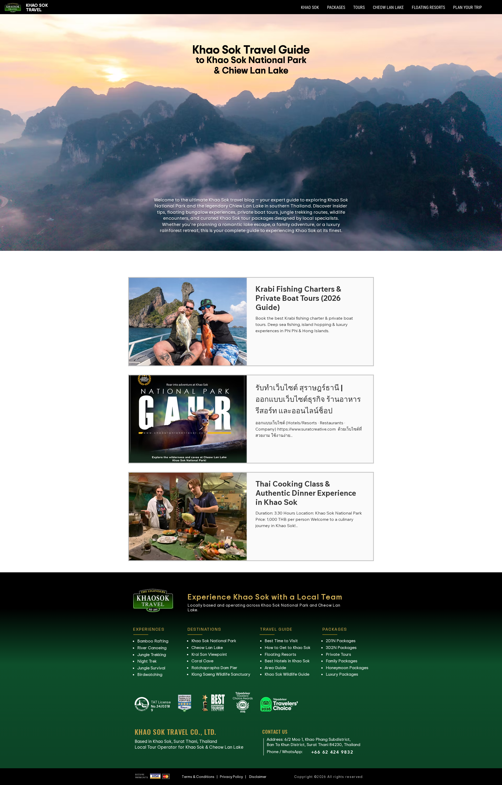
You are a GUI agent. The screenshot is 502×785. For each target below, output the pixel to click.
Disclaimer (257, 776)
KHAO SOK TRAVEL (37, 7)
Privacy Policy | (234, 776)
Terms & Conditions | (201, 776)
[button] (310, 7)
